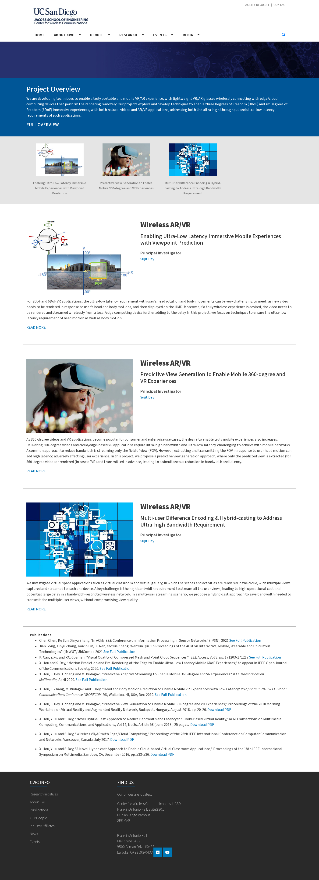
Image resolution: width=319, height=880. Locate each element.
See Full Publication (245, 640)
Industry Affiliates (42, 826)
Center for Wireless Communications (59, 15)
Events (160, 35)
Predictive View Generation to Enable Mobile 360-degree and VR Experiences (212, 377)
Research (128, 35)
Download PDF (219, 709)
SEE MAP (123, 820)
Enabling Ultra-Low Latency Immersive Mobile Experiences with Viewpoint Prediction (59, 188)
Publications (39, 810)
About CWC (64, 35)
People (96, 35)
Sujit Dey (147, 259)
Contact (280, 5)
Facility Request (256, 5)
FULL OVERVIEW (42, 124)
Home (40, 35)
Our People (38, 818)
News (34, 834)
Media (187, 35)
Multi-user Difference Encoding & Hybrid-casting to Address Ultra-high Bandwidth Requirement (193, 188)
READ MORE (36, 471)
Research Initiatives (44, 794)
